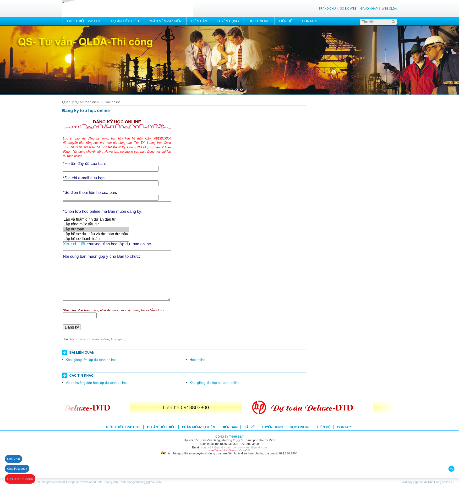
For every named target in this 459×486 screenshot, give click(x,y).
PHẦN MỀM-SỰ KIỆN (165, 21)
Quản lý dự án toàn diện (80, 102)
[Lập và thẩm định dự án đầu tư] (96, 219)
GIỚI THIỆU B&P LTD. (84, 21)
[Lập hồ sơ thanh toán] (96, 239)
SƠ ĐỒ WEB (348, 8)
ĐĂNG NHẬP (369, 8)
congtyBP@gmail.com (215, 447)
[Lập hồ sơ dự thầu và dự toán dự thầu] (96, 234)
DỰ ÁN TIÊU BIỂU (125, 21)
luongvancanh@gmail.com (249, 447)
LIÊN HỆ (285, 21)
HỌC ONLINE (259, 21)
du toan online (98, 339)
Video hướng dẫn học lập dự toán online (96, 383)
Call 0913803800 (20, 479)
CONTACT (310, 21)
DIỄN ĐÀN (199, 21)
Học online (113, 102)
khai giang (118, 339)
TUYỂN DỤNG (228, 21)
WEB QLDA (389, 8)
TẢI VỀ (249, 427)
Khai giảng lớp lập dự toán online (91, 360)
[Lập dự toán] (96, 229)
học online (78, 339)
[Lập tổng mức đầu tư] (96, 224)
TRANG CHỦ (327, 8)
